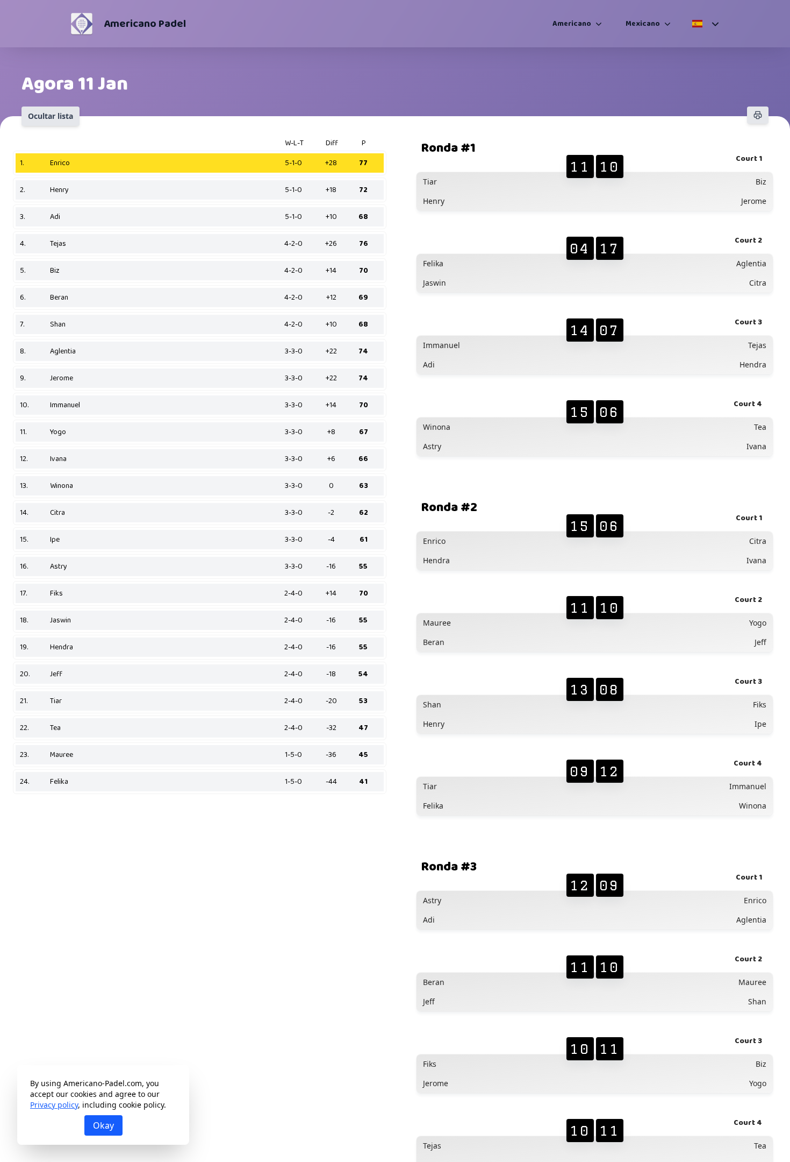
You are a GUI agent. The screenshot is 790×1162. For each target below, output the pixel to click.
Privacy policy (54, 1105)
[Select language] (705, 24)
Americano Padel (145, 23)
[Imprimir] (758, 115)
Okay (103, 1125)
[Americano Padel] (81, 23)
